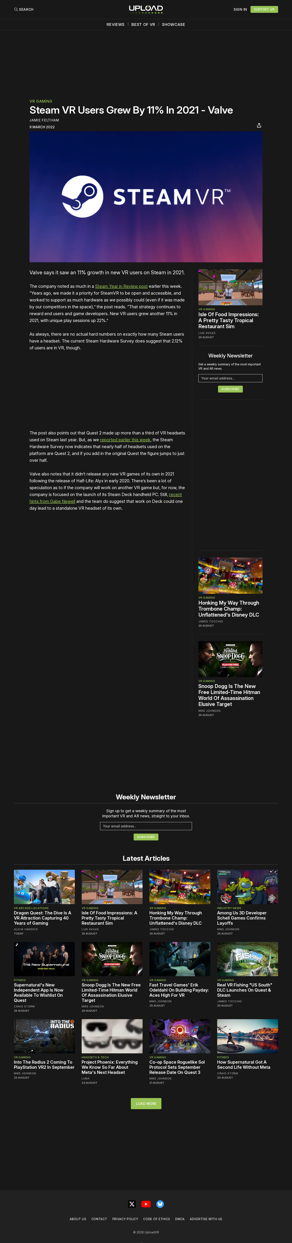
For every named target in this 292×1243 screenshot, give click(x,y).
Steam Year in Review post (121, 286)
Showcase (173, 24)
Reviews (116, 24)
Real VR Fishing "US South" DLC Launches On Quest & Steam (244, 990)
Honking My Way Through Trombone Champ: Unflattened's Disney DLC (228, 609)
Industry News (229, 908)
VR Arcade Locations (31, 908)
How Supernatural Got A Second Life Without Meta (243, 1065)
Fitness (20, 980)
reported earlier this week (125, 439)
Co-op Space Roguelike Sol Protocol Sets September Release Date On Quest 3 (177, 1067)
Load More (146, 1103)
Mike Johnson (209, 710)
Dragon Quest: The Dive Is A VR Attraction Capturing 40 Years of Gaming (42, 918)
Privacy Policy (125, 1219)
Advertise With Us (206, 1219)
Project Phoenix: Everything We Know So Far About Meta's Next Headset (110, 1067)
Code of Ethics (156, 1219)
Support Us (264, 9)
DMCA (180, 1219)
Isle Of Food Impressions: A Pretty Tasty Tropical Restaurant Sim (228, 320)
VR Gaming (40, 101)
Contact (99, 1219)
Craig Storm (24, 1006)
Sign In (240, 9)
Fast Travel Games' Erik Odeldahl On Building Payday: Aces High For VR (179, 990)
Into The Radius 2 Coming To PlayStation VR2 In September (44, 1065)
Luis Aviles (207, 333)
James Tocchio (210, 621)
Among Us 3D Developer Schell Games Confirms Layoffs (242, 918)
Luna (86, 1078)
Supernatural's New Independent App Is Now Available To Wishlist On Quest (38, 992)
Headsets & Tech (95, 1057)
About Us (78, 1219)
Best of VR (143, 24)
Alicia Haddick (26, 929)
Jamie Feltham (44, 120)
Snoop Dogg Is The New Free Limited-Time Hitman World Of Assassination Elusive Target (229, 695)
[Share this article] (259, 125)
